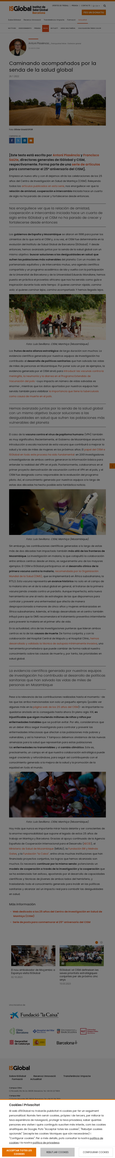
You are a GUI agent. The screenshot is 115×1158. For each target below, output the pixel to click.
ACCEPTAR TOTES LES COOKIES (19, 1152)
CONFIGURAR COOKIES (96, 1152)
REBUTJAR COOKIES (57, 1152)
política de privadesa (46, 1142)
